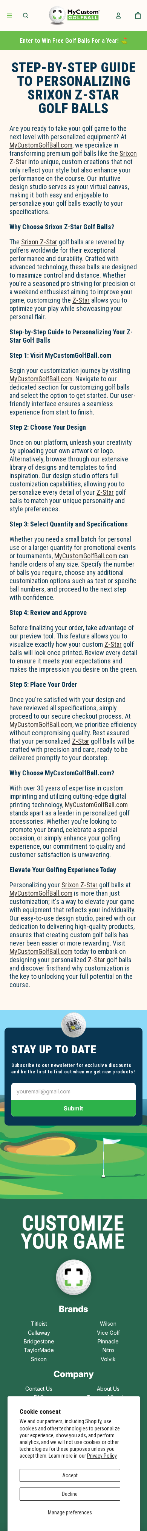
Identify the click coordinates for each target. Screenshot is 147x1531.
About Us (108, 1388)
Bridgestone (39, 1341)
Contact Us (38, 1388)
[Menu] (9, 15)
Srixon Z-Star (39, 242)
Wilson (108, 1323)
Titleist (39, 1323)
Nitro (108, 1350)
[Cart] (138, 15)
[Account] (118, 15)
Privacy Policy (102, 1456)
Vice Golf (108, 1332)
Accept (70, 1475)
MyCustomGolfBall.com (40, 145)
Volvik (108, 1359)
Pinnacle (108, 1341)
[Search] (25, 15)
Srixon (39, 1359)
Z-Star (81, 300)
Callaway (39, 1332)
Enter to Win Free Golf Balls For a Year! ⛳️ (74, 40)
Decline (70, 1494)
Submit (73, 1108)
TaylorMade (39, 1350)
